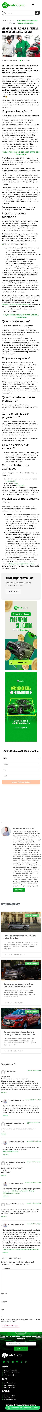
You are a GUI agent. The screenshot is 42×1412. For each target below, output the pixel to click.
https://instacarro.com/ (10, 1151)
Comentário (6, 1268)
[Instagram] (8, 1362)
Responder (3, 1092)
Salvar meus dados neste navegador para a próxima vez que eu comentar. (20, 1320)
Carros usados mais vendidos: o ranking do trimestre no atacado (19, 1033)
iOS (14, 481)
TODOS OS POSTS (19, 890)
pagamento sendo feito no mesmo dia (16, 304)
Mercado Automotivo (12, 22)
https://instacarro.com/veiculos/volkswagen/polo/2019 (21, 1249)
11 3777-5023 (20, 486)
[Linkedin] (13, 1362)
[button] (33, 4)
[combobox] (18, 13)
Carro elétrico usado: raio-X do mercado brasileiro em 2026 (18, 985)
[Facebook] (4, 1362)
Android (9, 481)
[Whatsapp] (26, 1362)
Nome (4, 1293)
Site (2, 1309)
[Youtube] (17, 1362)
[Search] (37, 13)
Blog (4, 21)
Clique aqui (15, 591)
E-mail (4, 1301)
